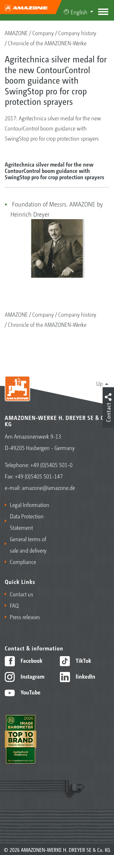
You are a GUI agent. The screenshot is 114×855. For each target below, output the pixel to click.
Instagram (31, 676)
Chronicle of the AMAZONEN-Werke (47, 43)
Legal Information (29, 504)
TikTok (82, 660)
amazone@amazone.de (48, 487)
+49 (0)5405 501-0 (51, 464)
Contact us (21, 594)
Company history (77, 32)
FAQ (14, 605)
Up (99, 383)
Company (43, 32)
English (79, 12)
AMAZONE (16, 32)
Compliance (23, 561)
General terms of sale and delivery (28, 544)
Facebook (30, 660)
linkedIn (84, 676)
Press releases (25, 616)
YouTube (30, 692)
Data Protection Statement (27, 521)
